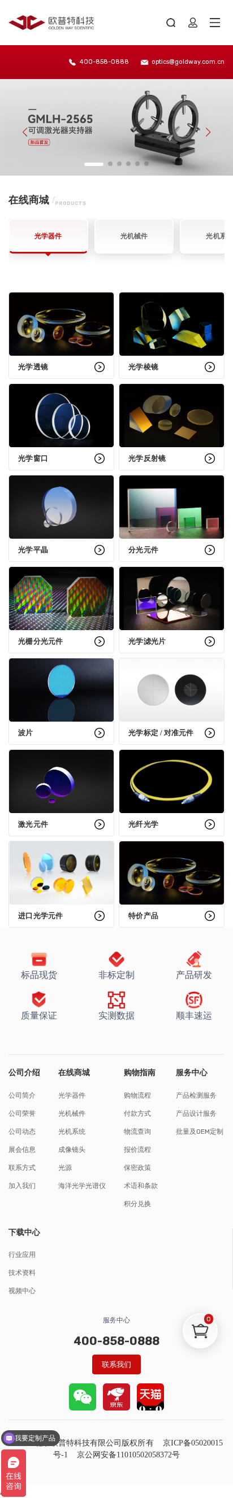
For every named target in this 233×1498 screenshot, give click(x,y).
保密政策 (137, 1168)
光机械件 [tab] (134, 236)
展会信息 (22, 1150)
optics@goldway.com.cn (188, 61)
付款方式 (137, 1113)
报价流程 (137, 1150)
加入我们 (22, 1186)
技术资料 (22, 1273)
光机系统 (71, 1131)
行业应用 (22, 1255)
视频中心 (22, 1291)
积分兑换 (137, 1204)
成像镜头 (71, 1150)
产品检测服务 (196, 1095)
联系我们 (116, 1364)
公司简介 (22, 1095)
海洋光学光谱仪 (82, 1186)
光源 (65, 1168)
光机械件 (71, 1113)
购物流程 (137, 1095)
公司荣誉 (22, 1113)
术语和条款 (141, 1186)
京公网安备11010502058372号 (128, 1455)
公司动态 (22, 1131)
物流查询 (137, 1131)
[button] (93, 164)
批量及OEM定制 (199, 1131)
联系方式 (22, 1168)
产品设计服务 (196, 1113)
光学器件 (71, 1095)
